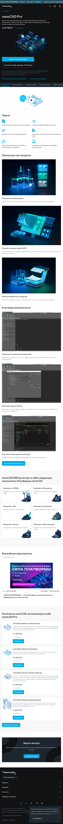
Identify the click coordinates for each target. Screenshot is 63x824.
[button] (50, 6)
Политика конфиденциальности (12, 815)
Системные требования (38, 79)
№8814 (39, 71)
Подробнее (56, 813)
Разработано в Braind (8, 820)
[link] (7, 6)
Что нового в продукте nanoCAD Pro (14, 79)
